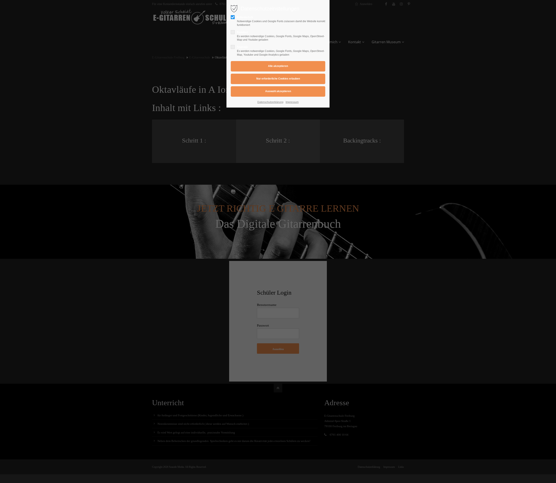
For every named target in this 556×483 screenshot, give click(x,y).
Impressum (292, 102)
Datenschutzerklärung (270, 102)
